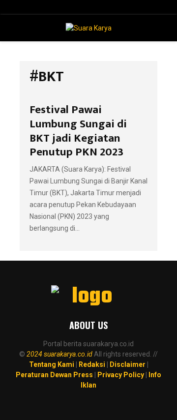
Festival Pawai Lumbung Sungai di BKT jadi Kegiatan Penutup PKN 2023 (78, 130)
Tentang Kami (51, 364)
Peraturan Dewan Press (54, 375)
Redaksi (92, 364)
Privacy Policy (120, 375)
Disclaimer (128, 364)
